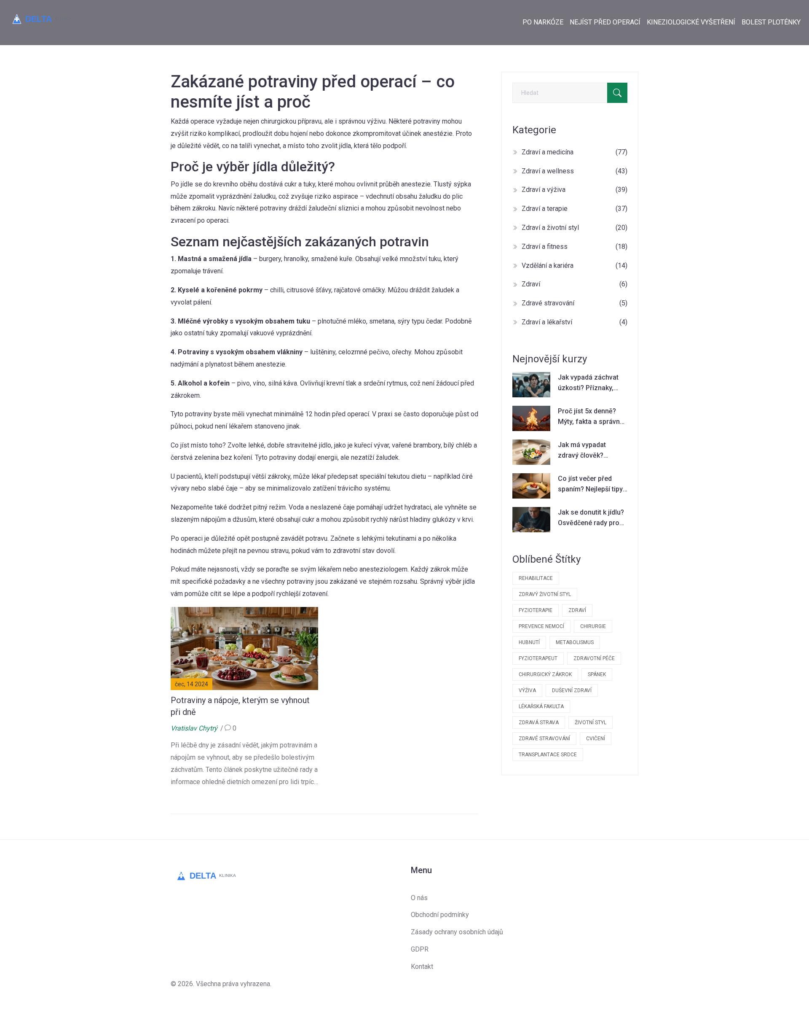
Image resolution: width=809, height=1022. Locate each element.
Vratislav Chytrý (194, 728)
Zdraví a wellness (574, 171)
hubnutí (529, 642)
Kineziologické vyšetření (691, 22)
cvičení (595, 739)
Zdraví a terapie (574, 209)
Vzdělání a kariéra (574, 266)
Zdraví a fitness (574, 247)
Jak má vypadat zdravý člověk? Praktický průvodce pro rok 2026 (587, 451)
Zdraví (574, 284)
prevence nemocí (541, 626)
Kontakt (422, 967)
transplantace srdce (548, 755)
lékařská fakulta (541, 706)
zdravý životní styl (545, 594)
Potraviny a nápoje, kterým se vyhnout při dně (240, 706)
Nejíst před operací (605, 22)
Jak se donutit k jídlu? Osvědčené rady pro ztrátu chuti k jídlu (591, 518)
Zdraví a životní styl (574, 228)
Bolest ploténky (771, 22)
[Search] (617, 93)
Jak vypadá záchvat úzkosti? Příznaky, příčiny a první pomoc (591, 383)
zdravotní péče (594, 658)
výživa (527, 690)
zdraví (577, 610)
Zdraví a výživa (574, 190)
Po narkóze (542, 22)
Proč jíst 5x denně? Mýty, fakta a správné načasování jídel (591, 417)
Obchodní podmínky (440, 915)
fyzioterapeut (538, 658)
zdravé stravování (544, 739)
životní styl (590, 722)
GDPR (420, 949)
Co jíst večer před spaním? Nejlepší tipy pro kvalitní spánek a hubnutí (590, 485)
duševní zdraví (572, 690)
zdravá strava (539, 722)
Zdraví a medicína (574, 152)
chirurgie (593, 626)
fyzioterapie (535, 610)
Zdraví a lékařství (574, 322)
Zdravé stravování (574, 303)
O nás (419, 898)
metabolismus (575, 642)
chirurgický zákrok (545, 674)
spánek (597, 674)
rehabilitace (536, 578)
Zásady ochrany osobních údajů (457, 932)
